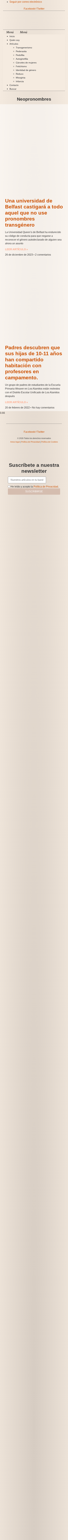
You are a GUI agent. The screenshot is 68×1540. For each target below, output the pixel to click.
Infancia (20, 81)
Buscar (12, 89)
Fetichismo (21, 66)
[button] (34, 32)
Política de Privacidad (30, 442)
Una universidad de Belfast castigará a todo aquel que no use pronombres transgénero (34, 213)
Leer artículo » (16, 249)
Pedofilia (20, 55)
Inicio (12, 36)
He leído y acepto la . (34, 486)
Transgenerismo (24, 47)
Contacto (14, 85)
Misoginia (20, 77)
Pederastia (21, 51)
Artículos (13, 44)
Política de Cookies (49, 442)
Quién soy (14, 40)
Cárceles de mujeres (26, 62)
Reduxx (19, 74)
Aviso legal (15, 442)
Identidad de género (26, 70)
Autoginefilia (22, 59)
